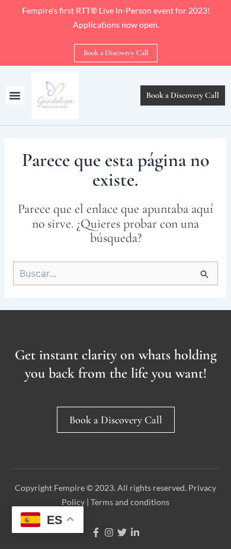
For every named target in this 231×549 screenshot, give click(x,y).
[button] (15, 95)
